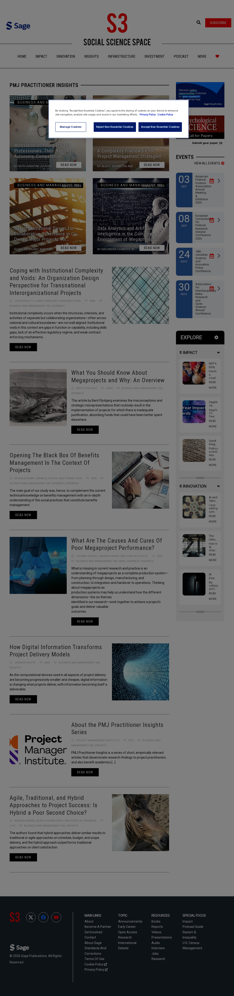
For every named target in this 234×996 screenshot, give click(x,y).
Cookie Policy (165, 114)
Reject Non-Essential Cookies (114, 126)
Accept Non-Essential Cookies (160, 126)
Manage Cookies (70, 126)
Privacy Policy (148, 114)
